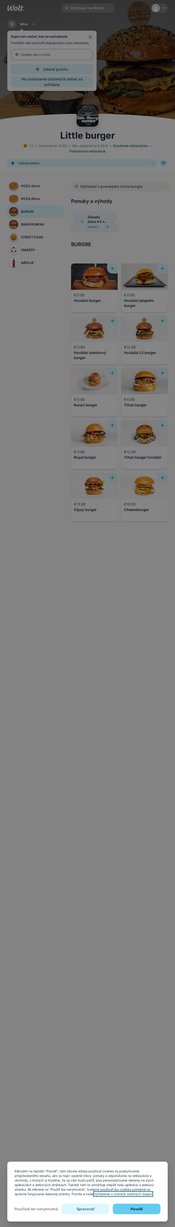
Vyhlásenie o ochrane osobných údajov (123, 1194)
